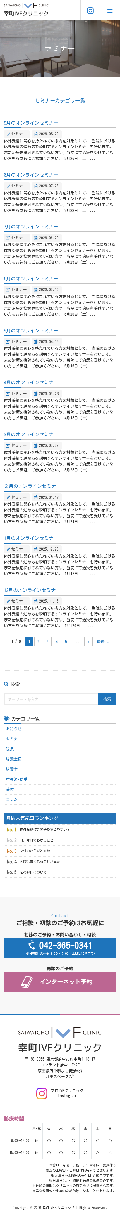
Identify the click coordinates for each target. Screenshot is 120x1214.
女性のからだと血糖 (35, 850)
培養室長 (13, 759)
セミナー (13, 739)
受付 (10, 789)
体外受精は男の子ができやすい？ (45, 829)
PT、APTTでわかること (36, 840)
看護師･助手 (16, 779)
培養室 (12, 769)
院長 (10, 749)
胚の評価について (33, 872)
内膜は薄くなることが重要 (40, 861)
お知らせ (13, 729)
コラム (12, 799)
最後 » (103, 642)
